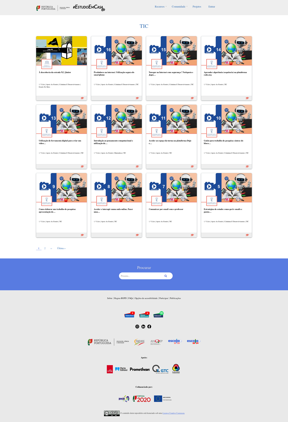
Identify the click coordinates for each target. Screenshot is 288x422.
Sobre (109, 298)
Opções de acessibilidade (146, 298)
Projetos (197, 6)
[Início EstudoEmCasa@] (53, 7)
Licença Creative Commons (174, 413)
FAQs (130, 298)
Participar (163, 298)
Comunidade (178, 6)
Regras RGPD (120, 298)
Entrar (211, 6)
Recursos (159, 6)
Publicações (175, 298)
